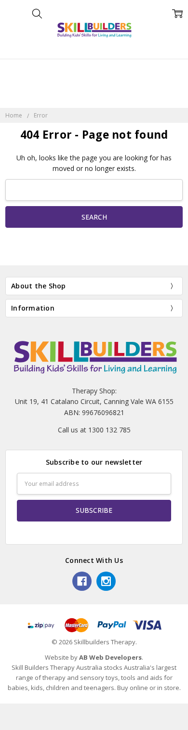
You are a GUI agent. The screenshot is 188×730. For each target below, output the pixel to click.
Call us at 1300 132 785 (94, 429)
